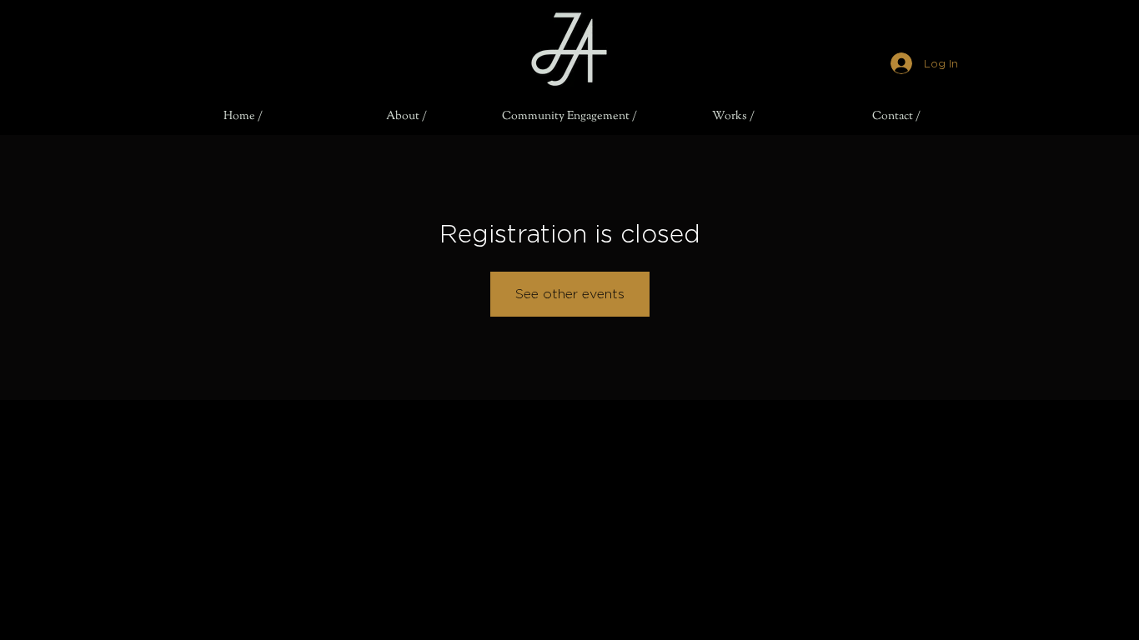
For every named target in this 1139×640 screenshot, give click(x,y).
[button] (406, 117)
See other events (570, 294)
